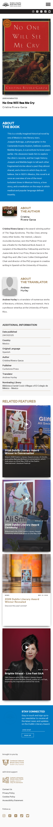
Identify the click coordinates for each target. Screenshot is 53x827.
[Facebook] (37, 11)
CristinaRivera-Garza (28, 218)
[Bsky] (49, 11)
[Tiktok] (45, 11)
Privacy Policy (8, 793)
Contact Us (7, 789)
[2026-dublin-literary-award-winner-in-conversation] (26, 441)
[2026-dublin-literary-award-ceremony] (26, 516)
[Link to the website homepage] (17, 4)
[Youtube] (41, 11)
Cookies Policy (8, 797)
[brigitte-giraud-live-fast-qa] (26, 664)
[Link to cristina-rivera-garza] (9, 211)
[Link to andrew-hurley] (9, 286)
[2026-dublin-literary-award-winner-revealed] (26, 590)
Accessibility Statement (12, 800)
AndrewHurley (25, 289)
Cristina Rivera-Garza (14, 107)
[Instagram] (33, 11)
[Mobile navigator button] (48, 4)
